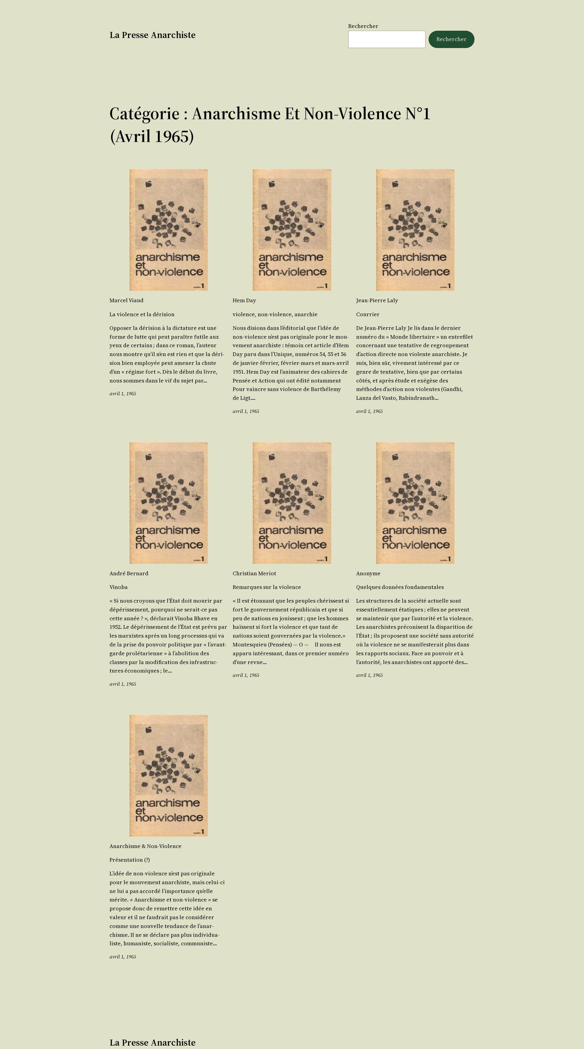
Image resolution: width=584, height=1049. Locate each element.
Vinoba (118, 587)
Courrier (368, 314)
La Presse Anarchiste (152, 35)
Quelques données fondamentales (400, 587)
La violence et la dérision (142, 314)
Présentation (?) (129, 860)
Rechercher (363, 26)
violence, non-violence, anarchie (275, 314)
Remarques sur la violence (267, 587)
